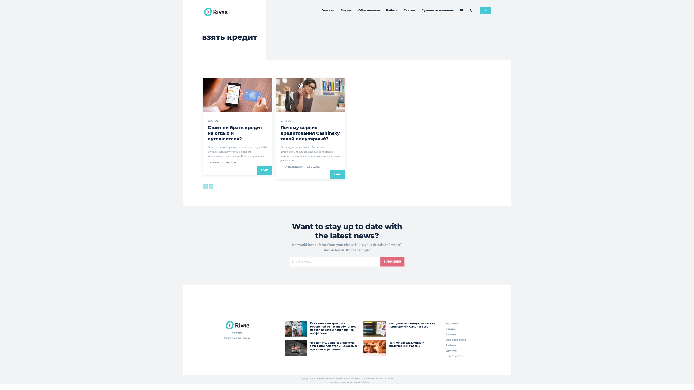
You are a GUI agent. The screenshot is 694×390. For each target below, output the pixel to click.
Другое (213, 121)
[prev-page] (205, 186)
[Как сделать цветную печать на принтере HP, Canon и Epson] (374, 329)
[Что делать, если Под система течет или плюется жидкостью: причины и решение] (296, 348)
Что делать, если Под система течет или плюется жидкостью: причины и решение (333, 346)
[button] (472, 10)
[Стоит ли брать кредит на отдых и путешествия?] (237, 95)
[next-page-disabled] (211, 186)
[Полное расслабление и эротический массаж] (374, 348)
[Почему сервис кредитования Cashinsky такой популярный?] (310, 95)
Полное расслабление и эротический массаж (406, 344)
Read (264, 170)
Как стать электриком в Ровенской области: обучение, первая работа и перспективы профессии (333, 328)
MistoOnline (363, 382)
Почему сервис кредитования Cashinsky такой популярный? (310, 133)
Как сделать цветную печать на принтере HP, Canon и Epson (412, 325)
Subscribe (392, 261)
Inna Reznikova (291, 166)
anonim (213, 162)
